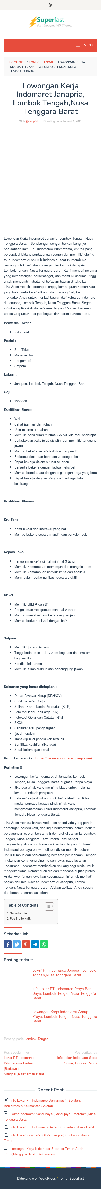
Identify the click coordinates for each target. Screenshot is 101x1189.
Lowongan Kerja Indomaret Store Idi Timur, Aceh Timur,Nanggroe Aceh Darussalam (43, 1151)
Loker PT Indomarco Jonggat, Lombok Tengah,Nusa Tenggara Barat (64, 972)
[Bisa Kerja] (50, 21)
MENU (88, 45)
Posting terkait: (20, 918)
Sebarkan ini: (19, 913)
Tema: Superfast (71, 1178)
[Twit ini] (17, 944)
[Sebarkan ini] (8, 944)
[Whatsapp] (44, 944)
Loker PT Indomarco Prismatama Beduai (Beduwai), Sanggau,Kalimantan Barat (24, 1063)
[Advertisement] (50, 183)
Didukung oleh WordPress (36, 1178)
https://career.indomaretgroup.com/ (63, 757)
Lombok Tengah (36, 1038)
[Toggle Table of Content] (47, 906)
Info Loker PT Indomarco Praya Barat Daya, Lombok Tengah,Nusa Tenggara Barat (64, 993)
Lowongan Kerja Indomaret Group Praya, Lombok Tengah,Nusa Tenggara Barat (64, 1016)
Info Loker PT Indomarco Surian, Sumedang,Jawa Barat (52, 1127)
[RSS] (50, 5)
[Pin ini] (26, 944)
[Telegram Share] (35, 944)
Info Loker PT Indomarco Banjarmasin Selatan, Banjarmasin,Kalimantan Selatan (42, 1103)
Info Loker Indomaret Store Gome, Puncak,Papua (77, 1057)
